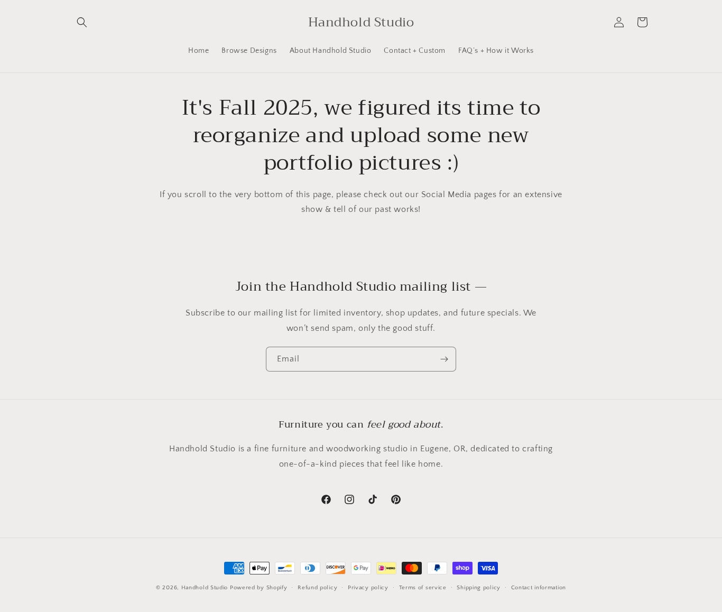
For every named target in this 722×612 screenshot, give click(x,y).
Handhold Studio (204, 588)
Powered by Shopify (259, 588)
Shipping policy (479, 588)
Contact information (538, 588)
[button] (82, 22)
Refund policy (317, 588)
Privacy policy (368, 588)
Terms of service (423, 588)
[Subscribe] (444, 359)
